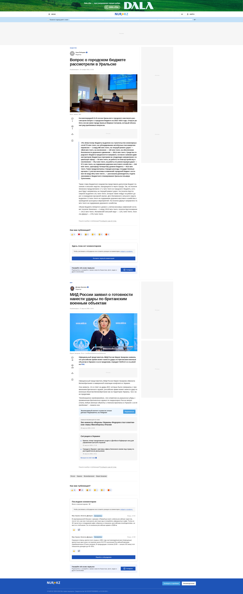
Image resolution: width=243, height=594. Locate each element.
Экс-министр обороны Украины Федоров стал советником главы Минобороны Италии (108, 423)
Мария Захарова (101, 476)
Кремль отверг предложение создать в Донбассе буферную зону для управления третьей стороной (108, 441)
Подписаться (129, 411)
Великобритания (89, 476)
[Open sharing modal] (72, 134)
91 (74, 490)
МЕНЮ (53, 14)
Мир (71, 282)
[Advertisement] (121, 33)
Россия (73, 476)
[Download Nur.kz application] (121, 5)
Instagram (129, 270)
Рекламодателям (188, 583)
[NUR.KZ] (121, 14)
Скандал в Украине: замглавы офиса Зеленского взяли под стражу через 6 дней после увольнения (108, 450)
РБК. (83, 364)
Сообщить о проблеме (171, 583)
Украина (79, 476)
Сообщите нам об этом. (108, 221)
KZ (182, 14)
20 (82, 490)
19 (90, 490)
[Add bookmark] (72, 140)
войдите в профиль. (126, 251)
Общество (73, 48)
